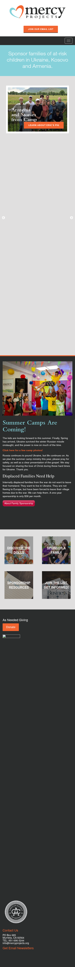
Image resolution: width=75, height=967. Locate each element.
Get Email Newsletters (18, 948)
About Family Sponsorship (18, 503)
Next (71, 218)
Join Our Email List (40, 29)
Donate (10, 627)
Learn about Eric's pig (43, 125)
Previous (3, 218)
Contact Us (10, 930)
